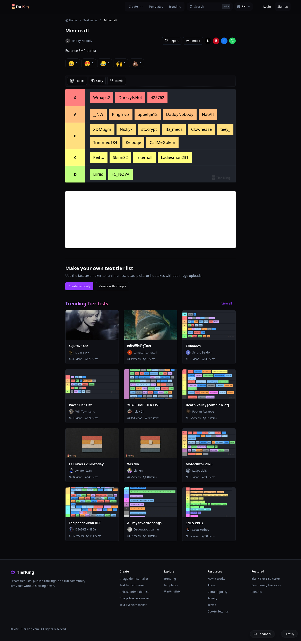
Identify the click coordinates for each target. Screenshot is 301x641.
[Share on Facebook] (224, 41)
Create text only (79, 286)
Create (133, 6)
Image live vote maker (135, 598)
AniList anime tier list (134, 592)
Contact (256, 592)
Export (80, 81)
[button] (101, 97)
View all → (229, 303)
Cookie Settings (218, 611)
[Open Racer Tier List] (92, 384)
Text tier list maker (132, 585)
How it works (216, 579)
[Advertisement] (150, 219)
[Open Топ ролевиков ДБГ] (92, 502)
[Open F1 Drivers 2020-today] (92, 443)
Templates (156, 6)
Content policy (217, 592)
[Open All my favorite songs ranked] (150, 502)
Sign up (282, 6)
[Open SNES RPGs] (208, 502)
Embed (195, 41)
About (212, 585)
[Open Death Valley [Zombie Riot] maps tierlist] (208, 384)
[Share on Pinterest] (216, 41)
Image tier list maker (134, 579)
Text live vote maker (133, 605)
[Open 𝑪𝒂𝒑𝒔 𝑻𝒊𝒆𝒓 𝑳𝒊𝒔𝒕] (92, 325)
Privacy (212, 598)
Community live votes (266, 585)
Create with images (112, 286)
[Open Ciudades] (208, 325)
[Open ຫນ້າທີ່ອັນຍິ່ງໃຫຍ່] (150, 325)
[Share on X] (208, 41)
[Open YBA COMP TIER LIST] (150, 384)
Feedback (264, 634)
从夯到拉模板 (172, 592)
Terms (212, 605)
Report (174, 41)
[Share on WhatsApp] (232, 41)
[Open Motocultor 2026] (208, 443)
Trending (175, 6)
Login (267, 6)
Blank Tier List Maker (265, 579)
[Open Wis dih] (150, 443)
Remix (119, 81)
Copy (99, 81)
